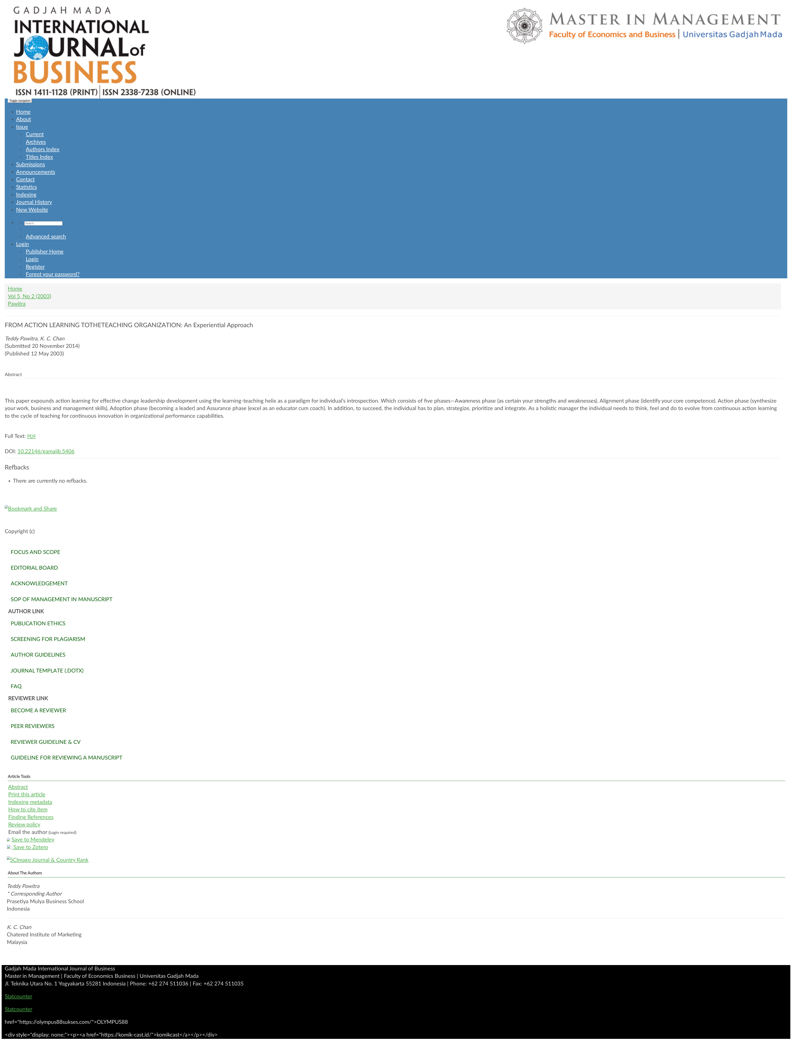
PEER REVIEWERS (32, 726)
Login (22, 244)
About (23, 119)
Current (35, 134)
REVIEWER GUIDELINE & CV (46, 742)
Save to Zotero (30, 847)
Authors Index (42, 149)
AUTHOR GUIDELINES (38, 655)
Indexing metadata (30, 802)
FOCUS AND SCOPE (35, 552)
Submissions (30, 164)
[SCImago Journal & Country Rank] (396, 860)
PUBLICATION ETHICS (38, 623)
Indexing (26, 195)
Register (35, 267)
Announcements (35, 172)
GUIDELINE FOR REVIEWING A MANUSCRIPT (66, 758)
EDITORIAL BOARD (34, 568)
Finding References (30, 817)
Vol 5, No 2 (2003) (29, 296)
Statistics (26, 187)
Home (23, 112)
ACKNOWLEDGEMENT (39, 583)
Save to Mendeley (33, 839)
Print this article (26, 794)
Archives (36, 142)
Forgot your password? (53, 274)
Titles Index (39, 157)
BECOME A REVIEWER (38, 710)
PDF (31, 436)
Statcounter (18, 996)
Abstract (18, 787)
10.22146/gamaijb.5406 (46, 451)
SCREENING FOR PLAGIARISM (48, 639)
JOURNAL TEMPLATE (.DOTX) (47, 671)
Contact (25, 179)
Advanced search (46, 236)
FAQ (16, 686)
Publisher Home (45, 251)
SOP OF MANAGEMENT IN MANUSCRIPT (61, 599)
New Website (32, 210)
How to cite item (27, 809)
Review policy (24, 824)
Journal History (34, 202)
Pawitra (17, 304)
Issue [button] (22, 127)
